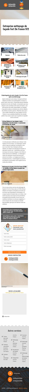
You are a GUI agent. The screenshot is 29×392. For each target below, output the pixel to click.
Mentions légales (23, 388)
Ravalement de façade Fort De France (15, 352)
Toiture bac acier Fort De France (6, 339)
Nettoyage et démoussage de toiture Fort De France (24, 357)
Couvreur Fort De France (24, 336)
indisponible (11, 4)
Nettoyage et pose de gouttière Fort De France (24, 346)
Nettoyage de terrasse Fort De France (15, 343)
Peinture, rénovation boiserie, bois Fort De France (6, 348)
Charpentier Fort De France (15, 359)
